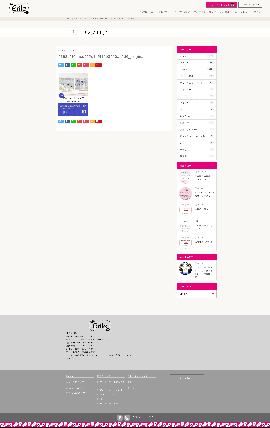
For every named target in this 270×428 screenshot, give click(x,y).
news (196, 56)
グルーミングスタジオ (111, 390)
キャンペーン (196, 89)
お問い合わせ (187, 378)
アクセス (256, 12)
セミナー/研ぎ (182, 12)
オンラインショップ (205, 12)
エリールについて (161, 12)
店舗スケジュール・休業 (196, 136)
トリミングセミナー (110, 394)
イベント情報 (196, 76)
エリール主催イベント (196, 83)
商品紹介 (196, 123)
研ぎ (102, 399)
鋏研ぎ (196, 156)
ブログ (244, 12)
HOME (144, 12)
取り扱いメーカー (78, 393)
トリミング (196, 96)
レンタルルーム (229, 12)
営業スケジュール (196, 129)
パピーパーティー (196, 103)
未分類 (196, 143)
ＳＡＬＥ (196, 63)
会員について (76, 388)
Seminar (196, 69)
